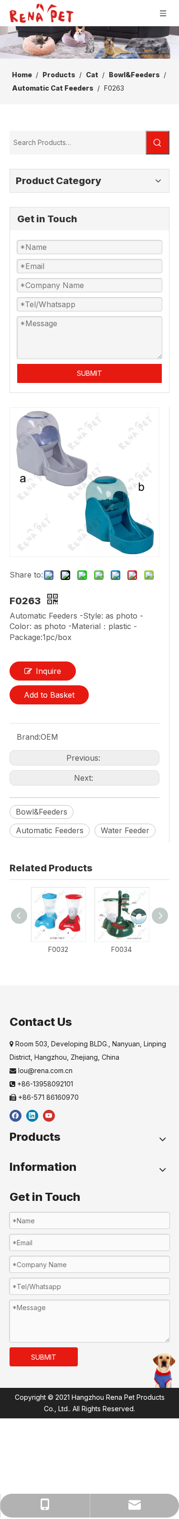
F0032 (58, 949)
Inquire (48, 671)
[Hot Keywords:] (157, 143)
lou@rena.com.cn (41, 1070)
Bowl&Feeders (41, 811)
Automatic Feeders (50, 830)
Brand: (29, 737)
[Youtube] (49, 1115)
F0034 (121, 949)
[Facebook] (15, 1115)
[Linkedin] (32, 1115)
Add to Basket (49, 695)
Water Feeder (125, 830)
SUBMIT (89, 373)
